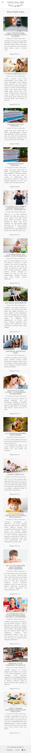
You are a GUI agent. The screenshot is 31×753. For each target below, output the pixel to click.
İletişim (17, 750)
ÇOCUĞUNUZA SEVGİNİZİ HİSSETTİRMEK (15, 434)
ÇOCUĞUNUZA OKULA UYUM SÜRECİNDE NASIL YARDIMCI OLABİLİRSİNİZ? (15, 615)
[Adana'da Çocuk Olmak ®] (15, 4)
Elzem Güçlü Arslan (19, 38)
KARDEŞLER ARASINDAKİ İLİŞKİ (15, 352)
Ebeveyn (17, 54)
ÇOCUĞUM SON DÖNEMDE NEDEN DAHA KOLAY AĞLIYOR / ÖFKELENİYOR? (15, 208)
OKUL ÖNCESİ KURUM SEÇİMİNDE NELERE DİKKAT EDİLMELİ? (15, 34)
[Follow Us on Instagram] (24, 750)
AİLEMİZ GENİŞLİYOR (15, 474)
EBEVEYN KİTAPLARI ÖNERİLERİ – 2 (15, 125)
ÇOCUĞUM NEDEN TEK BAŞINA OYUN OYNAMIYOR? (15, 255)
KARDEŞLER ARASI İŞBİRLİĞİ (15, 303)
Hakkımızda (9, 750)
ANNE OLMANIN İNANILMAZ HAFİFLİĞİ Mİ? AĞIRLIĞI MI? (15, 710)
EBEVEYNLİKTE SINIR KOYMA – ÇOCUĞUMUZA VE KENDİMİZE (15, 392)
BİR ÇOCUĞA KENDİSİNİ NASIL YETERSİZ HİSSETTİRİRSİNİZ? (15, 567)
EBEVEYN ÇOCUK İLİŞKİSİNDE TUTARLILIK (15, 664)
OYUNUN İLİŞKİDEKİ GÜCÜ (15, 74)
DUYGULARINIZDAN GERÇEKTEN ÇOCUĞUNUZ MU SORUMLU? (15, 515)
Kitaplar (18, 144)
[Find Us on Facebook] (22, 750)
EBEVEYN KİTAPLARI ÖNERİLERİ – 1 (15, 164)
